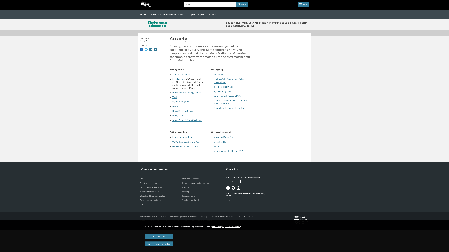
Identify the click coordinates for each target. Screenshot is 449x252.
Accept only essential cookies (159, 244)
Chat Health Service (181, 74)
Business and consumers (149, 192)
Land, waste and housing (192, 179)
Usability (204, 217)
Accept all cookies (159, 236)
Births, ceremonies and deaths (151, 187)
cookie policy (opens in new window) (226, 227)
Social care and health (190, 200)
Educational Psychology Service (186, 92)
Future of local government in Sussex (183, 217)
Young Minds (178, 115)
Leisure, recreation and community (195, 183)
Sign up (230, 200)
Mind (174, 97)
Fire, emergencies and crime (150, 200)
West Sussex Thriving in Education (167, 14)
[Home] (145, 5)
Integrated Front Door (224, 87)
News (163, 217)
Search (243, 4)
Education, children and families (152, 196)
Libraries (185, 187)
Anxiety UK (219, 74)
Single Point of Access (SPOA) (227, 96)
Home (143, 14)
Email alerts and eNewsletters (222, 217)
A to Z (239, 217)
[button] (303, 4)
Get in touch (232, 182)
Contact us (248, 217)
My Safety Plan (220, 142)
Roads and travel (188, 196)
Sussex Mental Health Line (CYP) (228, 151)
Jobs (141, 204)
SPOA (216, 146)
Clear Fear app (178, 79)
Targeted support (196, 14)
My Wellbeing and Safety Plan (186, 142)
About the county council (150, 183)
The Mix (175, 106)
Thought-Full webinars (182, 111)
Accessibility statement (149, 217)
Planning (185, 192)
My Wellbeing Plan (180, 101)
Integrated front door (182, 137)
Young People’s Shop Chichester (187, 120)
